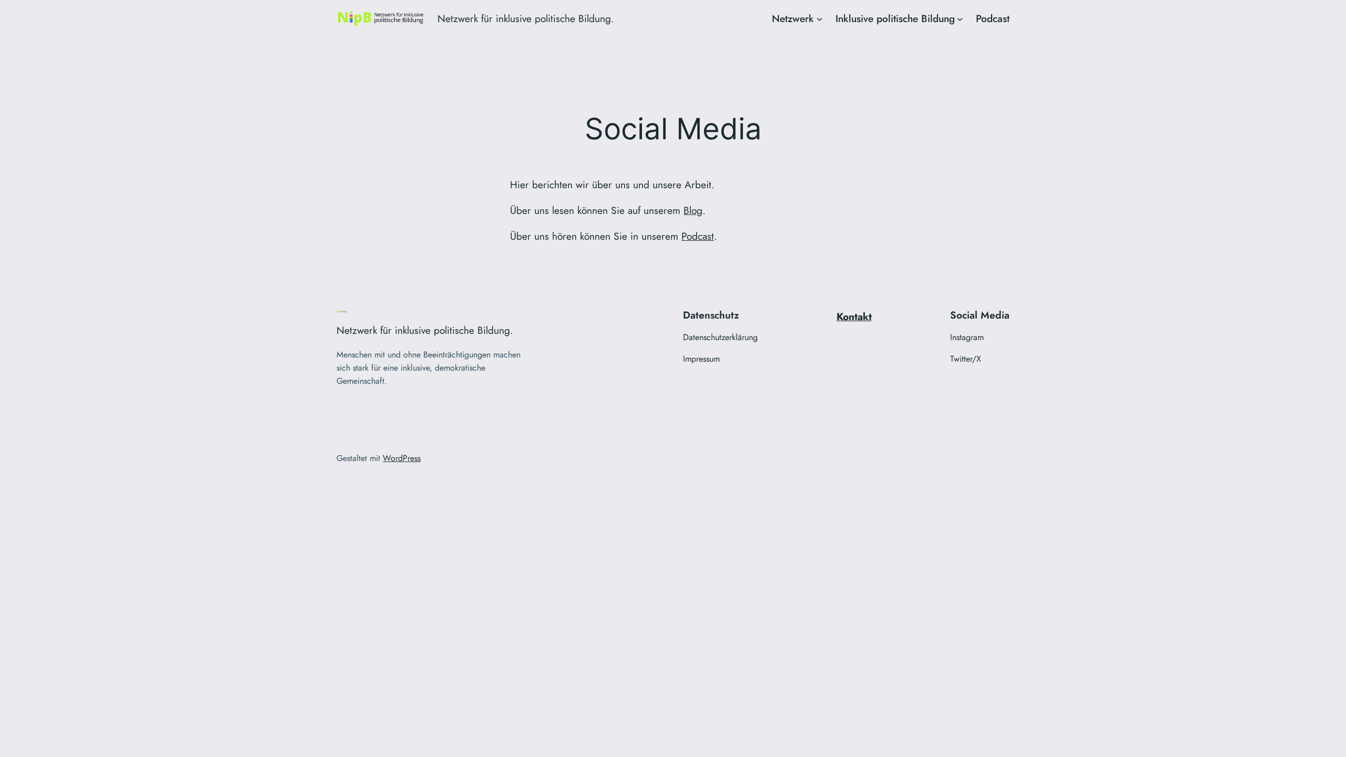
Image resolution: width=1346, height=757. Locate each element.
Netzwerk (793, 18)
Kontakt (854, 316)
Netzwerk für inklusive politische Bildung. (525, 18)
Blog (693, 210)
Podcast (697, 236)
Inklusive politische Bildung (895, 18)
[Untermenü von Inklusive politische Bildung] (960, 19)
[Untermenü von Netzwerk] (820, 19)
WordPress (402, 458)
